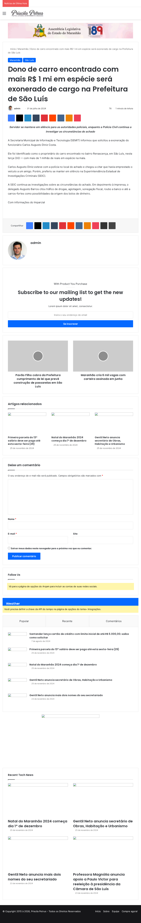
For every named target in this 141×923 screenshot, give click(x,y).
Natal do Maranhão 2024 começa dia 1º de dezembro (68, 439)
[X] (19, 118)
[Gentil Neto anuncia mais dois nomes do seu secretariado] (17, 700)
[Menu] (4, 14)
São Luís (29, 60)
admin (17, 108)
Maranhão (23, 49)
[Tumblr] (36, 118)
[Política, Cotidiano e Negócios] (27, 13)
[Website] (32, 249)
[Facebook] (11, 118)
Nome (12, 519)
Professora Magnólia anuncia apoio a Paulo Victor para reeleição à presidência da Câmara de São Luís (99, 881)
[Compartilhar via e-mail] (103, 225)
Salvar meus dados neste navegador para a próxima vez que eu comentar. (51, 548)
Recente (67, 621)
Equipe (115, 911)
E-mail (12, 533)
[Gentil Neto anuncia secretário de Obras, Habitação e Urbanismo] (114, 423)
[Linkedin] (27, 118)
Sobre (106, 911)
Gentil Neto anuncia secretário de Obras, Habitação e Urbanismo (110, 441)
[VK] (60, 118)
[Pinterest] (44, 118)
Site (75, 533)
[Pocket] (77, 118)
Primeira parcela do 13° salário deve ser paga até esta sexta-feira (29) (24, 441)
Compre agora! (130, 911)
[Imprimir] (112, 225)
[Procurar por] (136, 14)
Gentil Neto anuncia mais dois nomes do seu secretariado (66, 695)
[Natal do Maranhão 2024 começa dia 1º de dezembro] (70, 423)
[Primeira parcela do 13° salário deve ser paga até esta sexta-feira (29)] (27, 423)
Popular (24, 621)
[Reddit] (52, 118)
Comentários (114, 621)
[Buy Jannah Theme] (70, 30)
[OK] (69, 118)
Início (13, 49)
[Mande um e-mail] (21, 108)
